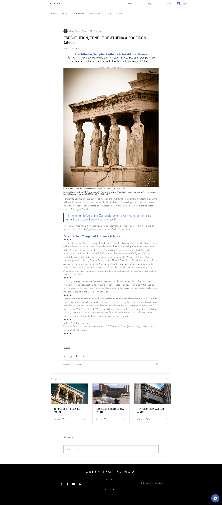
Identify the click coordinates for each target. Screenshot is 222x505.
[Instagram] (61, 484)
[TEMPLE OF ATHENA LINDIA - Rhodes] (111, 394)
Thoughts (108, 13)
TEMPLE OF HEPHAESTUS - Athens (151, 410)
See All (168, 378)
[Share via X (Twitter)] (71, 356)
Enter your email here (102, 480)
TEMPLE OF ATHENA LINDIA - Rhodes (110, 410)
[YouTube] (74, 484)
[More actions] (157, 31)
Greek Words (95, 13)
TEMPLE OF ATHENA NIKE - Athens (67, 410)
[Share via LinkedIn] (77, 356)
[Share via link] (83, 356)
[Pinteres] (80, 484)
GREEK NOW (111, 472)
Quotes (119, 13)
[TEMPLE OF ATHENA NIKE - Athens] (69, 394)
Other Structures (78, 13)
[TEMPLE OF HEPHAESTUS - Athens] (152, 394)
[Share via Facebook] (64, 356)
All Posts (54, 13)
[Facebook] (68, 484)
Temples (64, 13)
